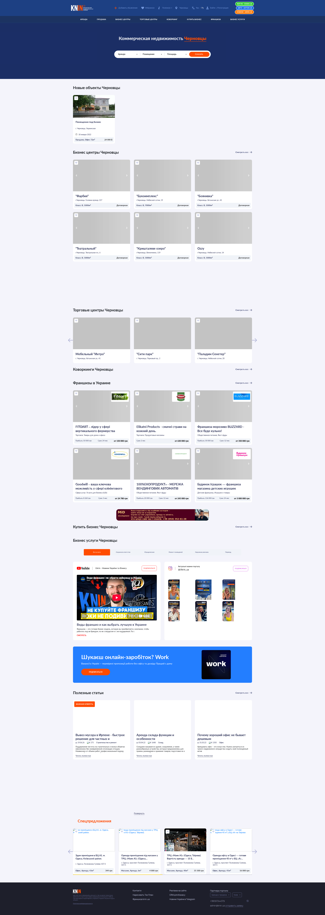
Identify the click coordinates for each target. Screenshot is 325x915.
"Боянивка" (205, 196)
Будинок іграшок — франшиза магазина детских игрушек (219, 486)
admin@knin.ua (226, 905)
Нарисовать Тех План (143, 894)
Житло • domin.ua (244, 4)
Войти (212, 8)
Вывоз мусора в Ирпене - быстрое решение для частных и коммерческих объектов (100, 736)
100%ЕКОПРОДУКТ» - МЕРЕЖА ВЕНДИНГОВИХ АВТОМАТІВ (159, 486)
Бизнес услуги (237, 19)
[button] (117, 874)
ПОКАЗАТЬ (199, 54)
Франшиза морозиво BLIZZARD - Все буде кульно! (220, 428)
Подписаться (95, 672)
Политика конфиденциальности (83, 903)
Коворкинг (172, 19)
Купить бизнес (194, 19)
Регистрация (222, 8)
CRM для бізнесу (177, 894)
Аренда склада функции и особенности (155, 736)
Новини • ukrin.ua (244, 12)
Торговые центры (148, 19)
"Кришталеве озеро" (151, 248)
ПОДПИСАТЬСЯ (149, 568)
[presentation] (76, 175)
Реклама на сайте (177, 890)
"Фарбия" (82, 196)
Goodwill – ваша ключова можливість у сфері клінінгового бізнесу (99, 486)
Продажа (101, 19)
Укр (197, 8)
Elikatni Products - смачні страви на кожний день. (161, 428)
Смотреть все (241, 152)
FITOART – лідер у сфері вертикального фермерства (95, 428)
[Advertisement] (162, 286)
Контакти (137, 890)
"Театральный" (86, 248)
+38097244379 (217, 901)
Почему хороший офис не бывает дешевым (221, 736)
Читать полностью (83, 756)
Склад (160, 743)
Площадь (171, 54)
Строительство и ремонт (106, 743)
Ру (203, 8)
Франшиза (216, 19)
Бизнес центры (122, 19)
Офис (221, 743)
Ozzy (200, 248)
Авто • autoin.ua (245, 8)
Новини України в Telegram (182, 899)
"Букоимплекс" (147, 196)
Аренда (83, 19)
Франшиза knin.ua (141, 899)
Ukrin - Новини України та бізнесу (109, 568)
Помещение (148, 54)
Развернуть (139, 813)
